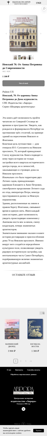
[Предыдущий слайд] (6, 33)
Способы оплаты (33, 370)
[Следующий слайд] (40, 33)
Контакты (19, 370)
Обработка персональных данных (23, 374)
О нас (9, 370)
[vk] (23, 410)
